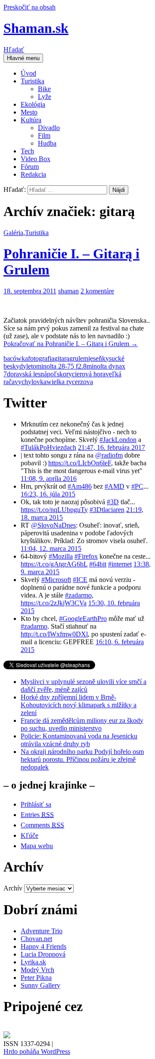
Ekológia (33, 104)
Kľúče (29, 835)
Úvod (28, 73)
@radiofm (109, 455)
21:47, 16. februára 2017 (111, 447)
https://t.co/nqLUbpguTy (54, 509)
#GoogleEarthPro (83, 618)
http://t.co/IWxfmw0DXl (54, 634)
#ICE (80, 579)
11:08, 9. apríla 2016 (49, 478)
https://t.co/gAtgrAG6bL (54, 564)
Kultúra (31, 120)
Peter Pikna (36, 977)
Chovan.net (36, 938)
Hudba (47, 143)
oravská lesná (28, 374)
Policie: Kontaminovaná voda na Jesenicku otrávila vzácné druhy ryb (79, 739)
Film (44, 135)
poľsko (56, 374)
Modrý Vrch (37, 969)
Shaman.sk (35, 28)
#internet (120, 564)
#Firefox (86, 556)
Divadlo (49, 127)
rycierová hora (85, 374)
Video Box (35, 158)
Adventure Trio (41, 931)
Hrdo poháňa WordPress (36, 1051)
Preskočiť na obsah (29, 7)
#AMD (114, 486)
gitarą (61, 358)
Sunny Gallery (40, 985)
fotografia (41, 358)
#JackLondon (117, 439)
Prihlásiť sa (36, 804)
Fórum (30, 166)
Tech (27, 151)
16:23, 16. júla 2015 (48, 494)
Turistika (32, 81)
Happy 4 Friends (43, 946)
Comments (42, 825)
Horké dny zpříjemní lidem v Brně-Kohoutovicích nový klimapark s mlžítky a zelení (78, 704)
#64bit (97, 564)
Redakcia (33, 174)
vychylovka (30, 381)
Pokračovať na (70, 343)
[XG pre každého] (6, 1036)
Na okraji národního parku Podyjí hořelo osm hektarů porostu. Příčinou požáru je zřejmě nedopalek (82, 759)
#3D (113, 502)
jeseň (95, 358)
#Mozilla (61, 556)
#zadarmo (78, 595)
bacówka (15, 358)
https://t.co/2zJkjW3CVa (54, 603)
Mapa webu (37, 845)
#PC (137, 486)
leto (31, 366)
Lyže (44, 96)
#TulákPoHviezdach (48, 447)
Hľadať (13, 49)
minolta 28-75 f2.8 (61, 366)
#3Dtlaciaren (107, 509)
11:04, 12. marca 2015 (51, 548)
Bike (44, 88)
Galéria (13, 232)
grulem (78, 358)
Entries (37, 814)
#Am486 (80, 486)
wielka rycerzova (69, 381)
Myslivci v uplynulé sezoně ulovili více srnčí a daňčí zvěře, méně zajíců (83, 685)
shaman (68, 291)
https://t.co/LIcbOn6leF (79, 463)
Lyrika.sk (33, 962)
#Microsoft (56, 579)
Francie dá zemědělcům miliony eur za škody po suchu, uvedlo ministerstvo (82, 724)
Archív (12, 888)
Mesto (29, 112)
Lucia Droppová (43, 954)
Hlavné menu (23, 58)
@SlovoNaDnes (53, 525)
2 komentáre (97, 291)
